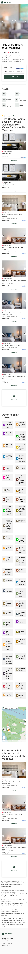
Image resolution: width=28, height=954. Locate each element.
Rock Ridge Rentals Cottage (22, 614)
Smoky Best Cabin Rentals (22, 491)
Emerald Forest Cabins (8, 468)
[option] (14, 142)
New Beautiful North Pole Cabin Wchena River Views (9, 644)
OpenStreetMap (14, 741)
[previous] (3, 142)
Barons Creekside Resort (21, 499)
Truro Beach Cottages (8, 477)
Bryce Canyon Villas (8, 632)
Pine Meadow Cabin (8, 603)
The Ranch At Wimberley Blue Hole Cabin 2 (22, 561)
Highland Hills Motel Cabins (22, 424)
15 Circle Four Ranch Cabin (9, 456)
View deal (14, 77)
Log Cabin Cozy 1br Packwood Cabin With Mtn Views (22, 436)
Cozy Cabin (9, 580)
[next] (25, 142)
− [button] (4, 739)
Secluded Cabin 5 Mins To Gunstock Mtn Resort (22, 458)
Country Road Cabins (8, 559)
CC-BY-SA (24, 741)
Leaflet (4, 741)
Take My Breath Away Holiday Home (21, 593)
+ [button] (4, 737)
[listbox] (14, 142)
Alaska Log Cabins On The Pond (22, 656)
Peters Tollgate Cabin (21, 695)
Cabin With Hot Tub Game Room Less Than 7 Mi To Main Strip (9, 673)
